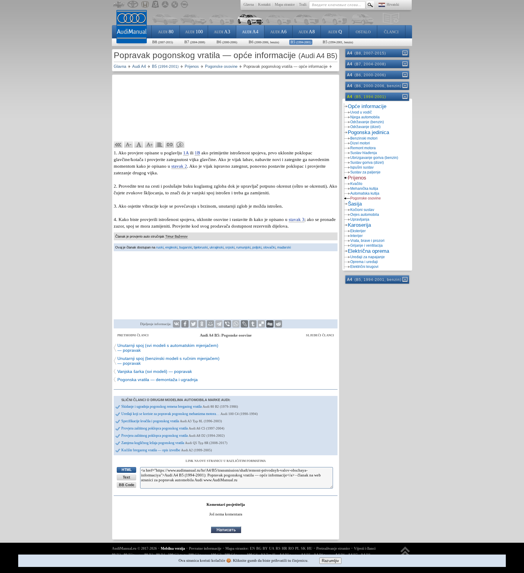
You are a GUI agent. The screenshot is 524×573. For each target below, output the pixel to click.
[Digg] (270, 324)
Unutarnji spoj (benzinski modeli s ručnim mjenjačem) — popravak (168, 361)
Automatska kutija (364, 193)
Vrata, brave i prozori (367, 241)
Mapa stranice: (237, 548)
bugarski (185, 247)
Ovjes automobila (364, 214)
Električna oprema (368, 251)
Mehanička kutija (364, 188)
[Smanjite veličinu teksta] (128, 144)
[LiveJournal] (244, 324)
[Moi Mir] (210, 324)
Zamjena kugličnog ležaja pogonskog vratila (174, 443)
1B (197, 152)
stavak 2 (179, 166)
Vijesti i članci (364, 548)
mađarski (284, 247)
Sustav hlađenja (363, 153)
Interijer (356, 236)
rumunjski (243, 247)
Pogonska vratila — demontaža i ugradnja (157, 379)
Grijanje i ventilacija (366, 245)
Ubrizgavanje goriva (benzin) (374, 158)
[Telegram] (219, 324)
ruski (159, 247)
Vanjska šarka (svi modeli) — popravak (154, 371)
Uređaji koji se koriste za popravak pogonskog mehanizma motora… (189, 414)
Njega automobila (365, 117)
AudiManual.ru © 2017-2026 (134, 548)
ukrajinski (216, 247)
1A (186, 152)
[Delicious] (261, 324)
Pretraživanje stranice (333, 548)
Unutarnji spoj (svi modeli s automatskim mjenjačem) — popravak (167, 348)
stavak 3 (296, 219)
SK (303, 548)
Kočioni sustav (362, 210)
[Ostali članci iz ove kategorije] (159, 144)
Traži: (303, 4)
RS (278, 548)
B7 (194, 42)
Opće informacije (367, 106)
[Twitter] (193, 324)
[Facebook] (185, 324)
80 (165, 31)
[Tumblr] (253, 324)
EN (252, 548)
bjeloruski (201, 247)
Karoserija (359, 225)
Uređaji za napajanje (367, 257)
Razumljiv (330, 560)
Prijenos (357, 178)
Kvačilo (356, 184)
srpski (229, 247)
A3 (222, 31)
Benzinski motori (364, 138)
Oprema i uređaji (364, 262)
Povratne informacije (205, 548)
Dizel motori (360, 143)
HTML (127, 470)
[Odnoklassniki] (202, 324)
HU (309, 548)
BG (258, 548)
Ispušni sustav (362, 167)
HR (284, 548)
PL (297, 548)
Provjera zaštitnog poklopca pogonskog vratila (172, 428)
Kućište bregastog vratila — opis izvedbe (166, 450)
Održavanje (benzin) (367, 122)
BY (265, 548)
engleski (171, 247)
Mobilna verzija (173, 548)
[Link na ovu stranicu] (169, 144)
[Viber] (227, 324)
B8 (162, 42)
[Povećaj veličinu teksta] (149, 144)
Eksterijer (358, 231)
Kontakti (264, 4)
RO (291, 548)
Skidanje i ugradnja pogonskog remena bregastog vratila (179, 406)
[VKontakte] (176, 324)
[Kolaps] (404, 96)
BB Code (126, 485)
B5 (301, 42)
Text (126, 477)
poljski (256, 247)
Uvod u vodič (361, 112)
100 (194, 31)
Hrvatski (393, 4)
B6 (227, 42)
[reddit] (278, 324)
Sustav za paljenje (365, 172)
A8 (306, 31)
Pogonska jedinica (368, 132)
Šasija (355, 204)
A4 (250, 31)
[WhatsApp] (236, 324)
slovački (269, 247)
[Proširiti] (404, 53)
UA (271, 548)
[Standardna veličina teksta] (138, 144)
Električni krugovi (364, 267)
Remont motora (363, 148)
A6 (278, 31)
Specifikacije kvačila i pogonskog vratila (171, 421)
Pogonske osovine (365, 198)
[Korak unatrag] (118, 144)
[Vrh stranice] (405, 554)
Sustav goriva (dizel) (367, 162)
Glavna (249, 4)
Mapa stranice (285, 4)
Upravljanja (359, 219)
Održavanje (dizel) (365, 127)
